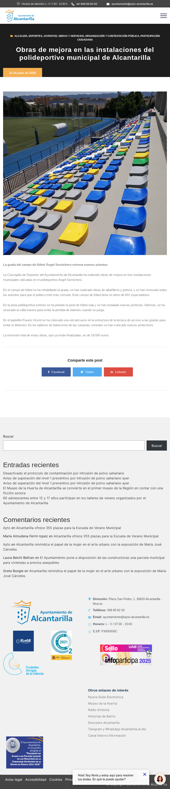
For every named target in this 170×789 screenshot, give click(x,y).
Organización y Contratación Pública (112, 36)
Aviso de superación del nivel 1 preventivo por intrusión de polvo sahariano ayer (66, 478)
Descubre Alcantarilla (103, 723)
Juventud (50, 36)
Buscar (8, 436)
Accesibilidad (35, 779)
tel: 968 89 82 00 (86, 3)
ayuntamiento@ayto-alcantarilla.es (132, 3)
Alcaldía (21, 36)
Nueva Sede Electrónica (105, 697)
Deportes (35, 36)
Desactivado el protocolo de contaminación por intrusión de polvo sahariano (63, 473)
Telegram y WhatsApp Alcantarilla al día (117, 729)
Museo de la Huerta (102, 703)
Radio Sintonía (98, 710)
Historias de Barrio (101, 716)
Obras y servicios (71, 36)
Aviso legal (13, 779)
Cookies (55, 779)
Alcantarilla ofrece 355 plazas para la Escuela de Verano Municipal (68, 528)
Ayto (6, 528)
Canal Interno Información (107, 735)
